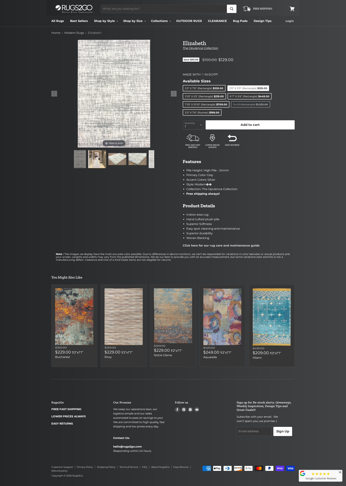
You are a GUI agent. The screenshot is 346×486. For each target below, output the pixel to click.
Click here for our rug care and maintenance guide (221, 245)
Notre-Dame (163, 355)
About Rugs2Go (160, 467)
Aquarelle (210, 357)
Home (55, 33)
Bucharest (62, 357)
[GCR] (302, 473)
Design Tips (263, 21)
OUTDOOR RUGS (189, 21)
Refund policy (59, 470)
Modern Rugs (74, 33)
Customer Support (62, 467)
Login (290, 21)
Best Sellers (79, 21)
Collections (160, 21)
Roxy (108, 357)
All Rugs (57, 21)
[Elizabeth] (80, 159)
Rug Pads (240, 21)
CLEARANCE (217, 21)
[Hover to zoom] (114, 93)
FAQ (144, 467)
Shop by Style (105, 21)
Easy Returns (180, 467)
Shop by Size (133, 21)
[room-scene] (97, 159)
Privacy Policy (85, 467)
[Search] (231, 9)
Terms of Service (128, 467)
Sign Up (282, 431)
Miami (257, 357)
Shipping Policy (106, 467)
